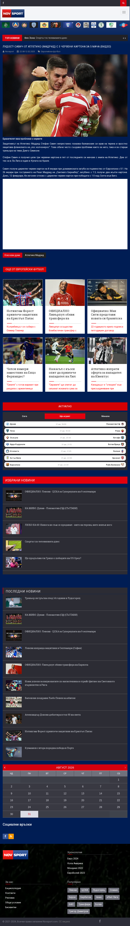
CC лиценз (64, 921)
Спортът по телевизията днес (42, 541)
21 (100, 800)
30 (11, 814)
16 (11, 800)
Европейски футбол (50, 51)
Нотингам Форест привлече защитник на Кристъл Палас (58, 731)
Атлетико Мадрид (34, 255)
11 (47, 793)
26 (65, 807)
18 (47, 800)
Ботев (98, 904)
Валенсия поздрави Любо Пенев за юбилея (50, 698)
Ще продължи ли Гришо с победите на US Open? (61, 38)
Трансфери (84, 904)
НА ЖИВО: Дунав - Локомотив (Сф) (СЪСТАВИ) (51, 508)
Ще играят (65, 416)
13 (82, 793)
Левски (73, 890)
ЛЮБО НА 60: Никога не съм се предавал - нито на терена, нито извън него (68, 524)
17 (29, 800)
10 (29, 793)
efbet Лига (112, 897)
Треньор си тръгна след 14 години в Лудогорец (52, 598)
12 (65, 793)
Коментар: (30, 38)
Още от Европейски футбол (25, 269)
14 (100, 793)
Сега (24, 416)
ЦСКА (85, 890)
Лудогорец (99, 890)
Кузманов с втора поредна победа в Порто (49, 747)
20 (82, 800)
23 (11, 807)
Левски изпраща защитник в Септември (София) (53, 648)
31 (29, 814)
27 (82, 807)
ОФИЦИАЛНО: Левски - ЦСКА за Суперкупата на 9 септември (60, 491)
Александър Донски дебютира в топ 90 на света (53, 714)
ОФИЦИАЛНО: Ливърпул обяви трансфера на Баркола (56, 664)
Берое (72, 897)
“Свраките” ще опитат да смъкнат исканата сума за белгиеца (63, 388)
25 (47, 807)
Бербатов (86, 897)
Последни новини (23, 591)
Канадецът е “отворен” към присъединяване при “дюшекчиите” (106, 388)
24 (29, 807)
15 (118, 793)
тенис (99, 897)
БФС (71, 904)
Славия (114, 890)
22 (118, 800)
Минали (105, 416)
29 (118, 807)
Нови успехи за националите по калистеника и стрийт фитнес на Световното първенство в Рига (70, 683)
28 (100, 807)
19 (65, 800)
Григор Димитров (78, 911)
